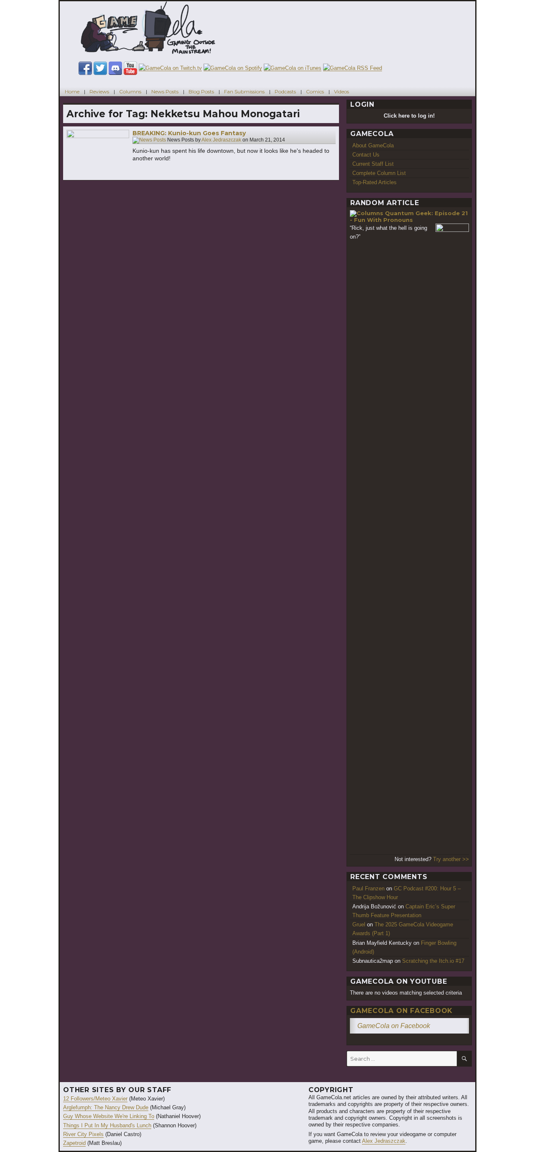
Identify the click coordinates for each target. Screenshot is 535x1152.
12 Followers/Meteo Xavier (95, 1098)
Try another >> (451, 859)
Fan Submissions (244, 91)
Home (72, 91)
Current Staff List (373, 164)
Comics (315, 91)
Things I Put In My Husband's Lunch (107, 1125)
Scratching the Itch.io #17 (433, 961)
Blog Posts (201, 91)
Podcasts (285, 91)
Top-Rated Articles (374, 182)
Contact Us (366, 155)
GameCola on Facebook (401, 1011)
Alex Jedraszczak (221, 140)
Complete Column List (379, 173)
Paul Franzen (368, 888)
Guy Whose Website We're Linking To (108, 1116)
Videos (341, 91)
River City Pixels (83, 1134)
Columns (130, 91)
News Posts (164, 91)
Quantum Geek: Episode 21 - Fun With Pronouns (409, 217)
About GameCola (373, 145)
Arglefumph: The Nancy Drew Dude (105, 1107)
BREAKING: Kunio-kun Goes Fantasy (189, 133)
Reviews (99, 91)
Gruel (358, 924)
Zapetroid (74, 1143)
